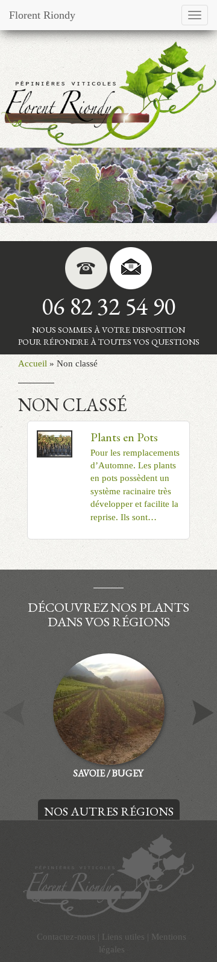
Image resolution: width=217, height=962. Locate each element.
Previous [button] (14, 713)
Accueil (32, 363)
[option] (108, 185)
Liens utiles (123, 937)
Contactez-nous (66, 937)
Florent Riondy (42, 15)
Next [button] (203, 713)
